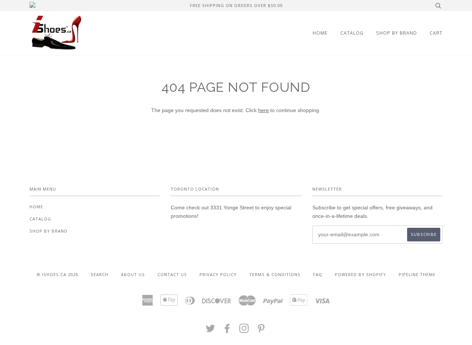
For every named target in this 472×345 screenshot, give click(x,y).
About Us (133, 274)
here (263, 110)
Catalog (352, 33)
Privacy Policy (218, 274)
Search (99, 274)
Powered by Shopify (360, 274)
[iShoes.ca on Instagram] (244, 330)
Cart (436, 33)
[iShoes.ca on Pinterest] (261, 330)
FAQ (317, 274)
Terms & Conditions (275, 274)
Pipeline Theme (417, 274)
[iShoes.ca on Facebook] (227, 330)
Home (320, 33)
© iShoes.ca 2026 (57, 274)
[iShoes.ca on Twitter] (210, 330)
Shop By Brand (396, 33)
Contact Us (172, 274)
